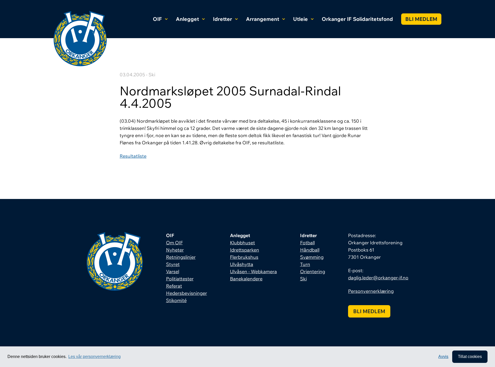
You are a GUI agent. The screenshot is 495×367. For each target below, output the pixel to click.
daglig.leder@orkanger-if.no (378, 278)
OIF (157, 19)
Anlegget (187, 19)
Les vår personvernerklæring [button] (94, 356)
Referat (174, 286)
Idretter (222, 19)
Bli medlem (421, 19)
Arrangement (262, 19)
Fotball (307, 243)
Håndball (309, 250)
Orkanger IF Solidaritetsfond (357, 19)
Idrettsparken (244, 250)
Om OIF (174, 243)
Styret (173, 264)
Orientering (312, 271)
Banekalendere (246, 279)
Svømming (312, 257)
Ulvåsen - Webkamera (253, 271)
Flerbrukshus (244, 257)
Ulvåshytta (241, 264)
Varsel (172, 271)
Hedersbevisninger (186, 293)
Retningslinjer (181, 257)
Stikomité (176, 300)
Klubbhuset (242, 243)
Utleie (300, 19)
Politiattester (180, 279)
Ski (303, 279)
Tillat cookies (470, 356)
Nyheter (175, 250)
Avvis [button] (443, 356)
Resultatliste (133, 156)
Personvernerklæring (371, 291)
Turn (305, 264)
